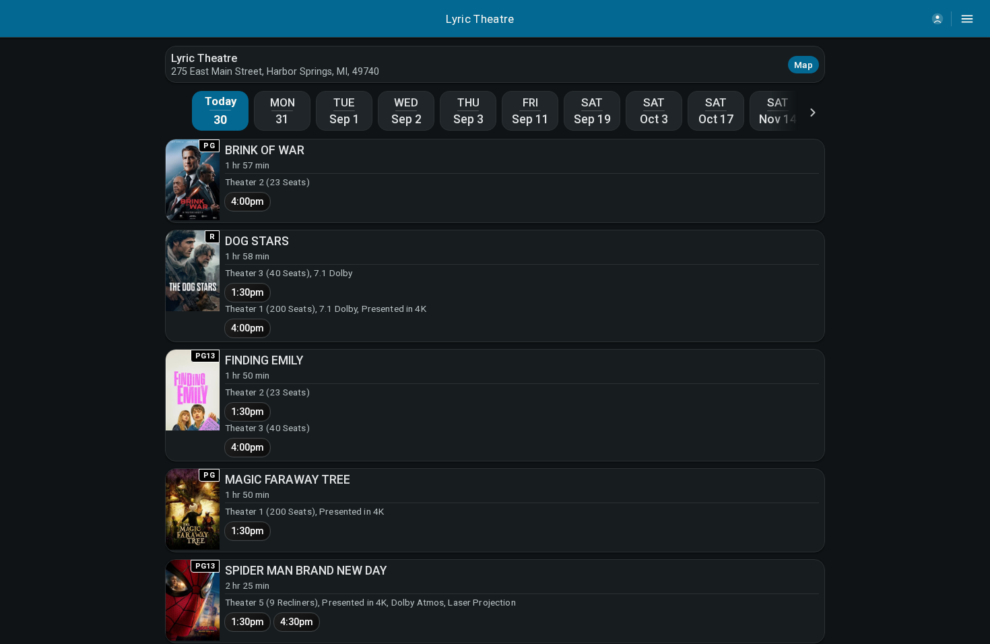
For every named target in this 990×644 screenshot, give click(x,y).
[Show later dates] (813, 112)
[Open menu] (967, 19)
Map (803, 64)
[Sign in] (937, 19)
